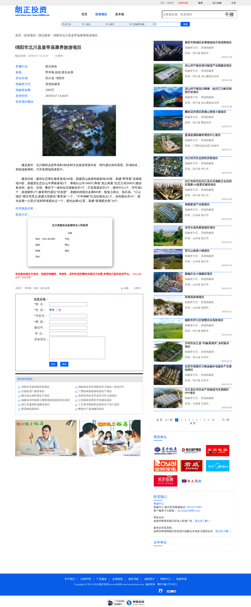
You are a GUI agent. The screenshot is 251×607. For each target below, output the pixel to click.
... (218, 420)
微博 (200, 3)
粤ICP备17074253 (167, 584)
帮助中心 (165, 579)
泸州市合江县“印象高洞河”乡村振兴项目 (207, 345)
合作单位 (160, 542)
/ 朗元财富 (44, 35)
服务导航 (133, 579)
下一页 (225, 420)
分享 (233, 3)
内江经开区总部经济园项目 (201, 158)
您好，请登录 (167, 3)
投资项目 (101, 14)
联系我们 (160, 496)
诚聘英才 (149, 579)
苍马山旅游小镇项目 (197, 250)
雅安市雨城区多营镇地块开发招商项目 (208, 42)
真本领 (119, 14)
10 (213, 420)
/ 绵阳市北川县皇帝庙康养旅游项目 (74, 35)
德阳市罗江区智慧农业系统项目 (204, 320)
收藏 (126, 288)
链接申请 (181, 579)
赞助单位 (160, 437)
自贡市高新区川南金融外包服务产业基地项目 (208, 368)
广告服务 (101, 579)
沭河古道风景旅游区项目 (200, 227)
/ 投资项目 (29, 35)
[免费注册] (183, 3)
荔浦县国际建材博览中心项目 (203, 135)
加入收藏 (217, 3)
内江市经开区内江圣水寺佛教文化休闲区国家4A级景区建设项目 (208, 183)
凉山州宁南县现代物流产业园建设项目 (208, 65)
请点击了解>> (203, 521)
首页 (84, 14)
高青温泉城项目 (194, 297)
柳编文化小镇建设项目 (198, 273)
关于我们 (69, 579)
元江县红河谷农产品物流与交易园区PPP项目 (207, 391)
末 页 (193, 423)
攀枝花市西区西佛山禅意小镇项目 (205, 111)
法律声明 (85, 579)
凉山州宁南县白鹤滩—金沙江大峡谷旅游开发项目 (208, 90)
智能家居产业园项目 (197, 204)
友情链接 (117, 579)
